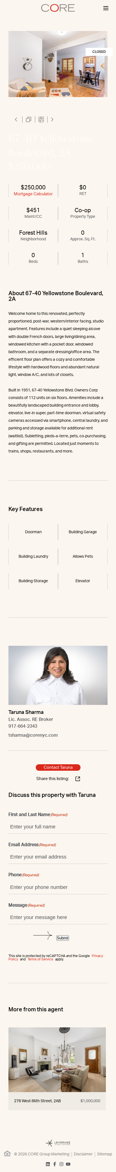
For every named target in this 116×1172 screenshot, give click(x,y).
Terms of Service (40, 959)
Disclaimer (83, 1154)
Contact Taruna (58, 767)
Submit (62, 938)
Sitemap (104, 1154)
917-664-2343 (22, 726)
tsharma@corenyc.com (33, 735)
